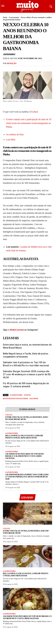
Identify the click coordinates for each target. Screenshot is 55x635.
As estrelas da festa (15, 134)
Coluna (8, 415)
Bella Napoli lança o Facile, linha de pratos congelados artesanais (25, 355)
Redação (11, 63)
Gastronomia (14, 17)
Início (5, 17)
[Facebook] (6, 69)
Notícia (27, 395)
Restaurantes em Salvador (15, 398)
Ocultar (33, 111)
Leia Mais (10, 139)
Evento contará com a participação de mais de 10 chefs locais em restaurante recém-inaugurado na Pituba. (28, 123)
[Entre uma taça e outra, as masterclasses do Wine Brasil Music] (27, 514)
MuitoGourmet (17, 329)
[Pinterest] (19, 69)
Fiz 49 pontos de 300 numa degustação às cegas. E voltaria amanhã (26, 385)
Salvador (33, 398)
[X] (13, 69)
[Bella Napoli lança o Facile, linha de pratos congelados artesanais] (27, 556)
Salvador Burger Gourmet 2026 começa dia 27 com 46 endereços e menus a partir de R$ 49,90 (27, 374)
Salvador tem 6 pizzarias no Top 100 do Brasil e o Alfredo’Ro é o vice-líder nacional (26, 364)
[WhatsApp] (26, 69)
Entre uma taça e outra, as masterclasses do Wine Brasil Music (27, 346)
